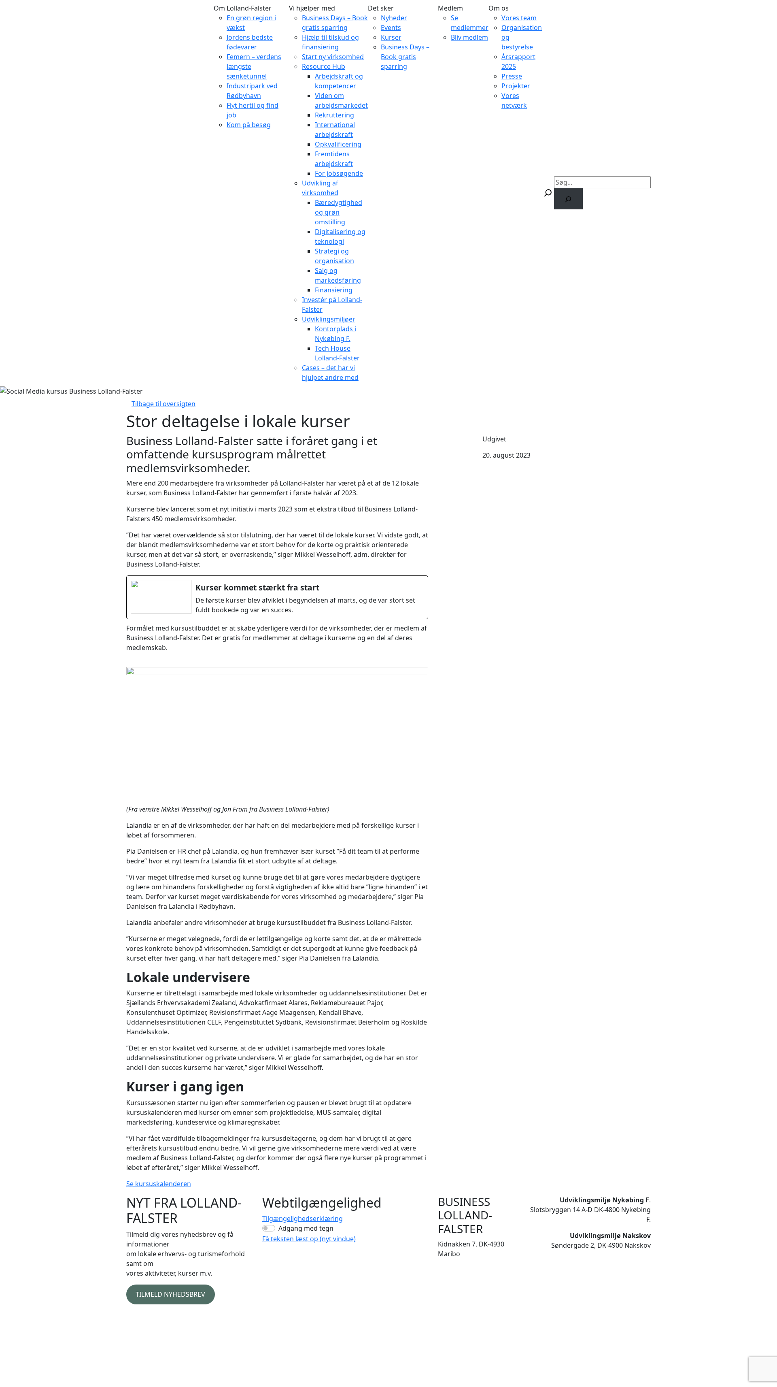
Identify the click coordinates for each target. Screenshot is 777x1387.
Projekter (515, 85)
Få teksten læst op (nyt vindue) (309, 1238)
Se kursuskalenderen (158, 1183)
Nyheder (394, 17)
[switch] (268, 1228)
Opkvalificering (338, 144)
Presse (511, 76)
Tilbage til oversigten (163, 403)
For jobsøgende (339, 173)
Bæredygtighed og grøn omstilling (338, 212)
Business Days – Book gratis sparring (405, 57)
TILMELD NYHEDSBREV (170, 1294)
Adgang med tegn (305, 1228)
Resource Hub (323, 66)
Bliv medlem (469, 37)
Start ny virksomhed (333, 56)
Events (391, 27)
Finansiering (333, 289)
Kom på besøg (249, 124)
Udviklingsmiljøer (328, 319)
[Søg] (568, 198)
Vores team (519, 17)
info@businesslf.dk (467, 1289)
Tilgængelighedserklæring (302, 1218)
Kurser (391, 37)
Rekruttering (334, 115)
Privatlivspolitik (149, 1317)
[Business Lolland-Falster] (166, 192)
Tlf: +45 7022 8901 (465, 1279)
